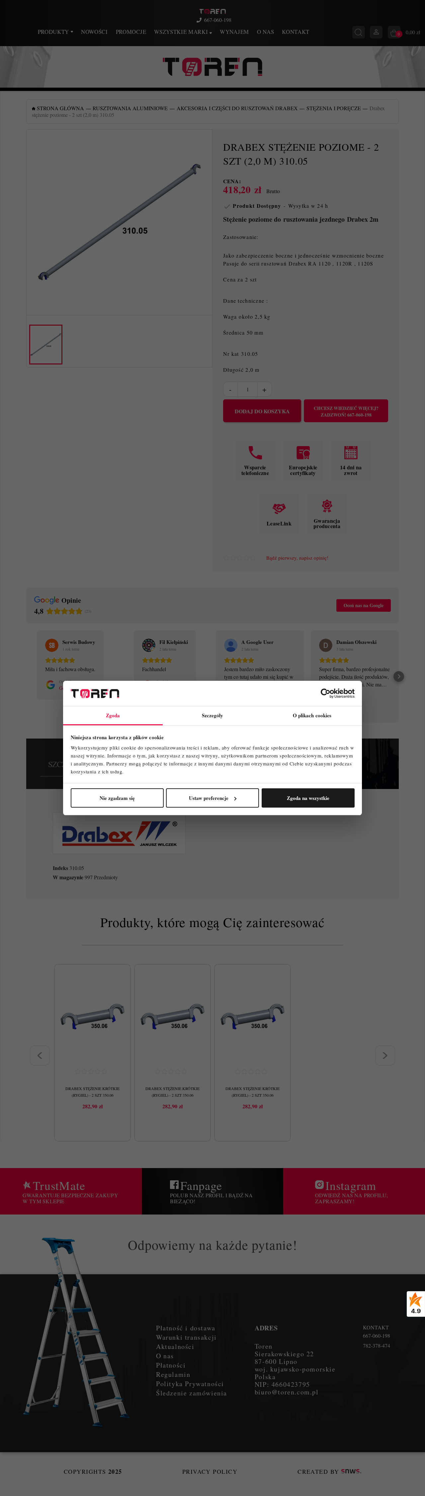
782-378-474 (376, 1345)
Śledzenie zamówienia (191, 1392)
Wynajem (234, 32)
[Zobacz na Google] (51, 645)
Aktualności (175, 1346)
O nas (265, 32)
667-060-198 (217, 20)
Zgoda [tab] (113, 715)
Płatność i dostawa (185, 1327)
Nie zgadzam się (117, 798)
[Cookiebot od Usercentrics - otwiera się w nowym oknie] (326, 693)
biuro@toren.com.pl (287, 1391)
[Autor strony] (351, 1471)
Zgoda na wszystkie (308, 798)
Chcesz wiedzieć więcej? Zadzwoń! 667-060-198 (346, 411)
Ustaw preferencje (208, 798)
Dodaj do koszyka (262, 411)
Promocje (131, 32)
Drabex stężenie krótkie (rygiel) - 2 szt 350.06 (92, 1092)
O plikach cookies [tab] (312, 715)
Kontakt (295, 32)
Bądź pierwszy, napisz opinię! (297, 558)
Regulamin (173, 1374)
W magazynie (68, 877)
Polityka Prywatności (190, 1383)
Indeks (60, 868)
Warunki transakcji (186, 1337)
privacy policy (209, 1471)
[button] (26, 676)
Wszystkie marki (182, 32)
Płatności (171, 1365)
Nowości (94, 32)
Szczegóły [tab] (212, 715)
